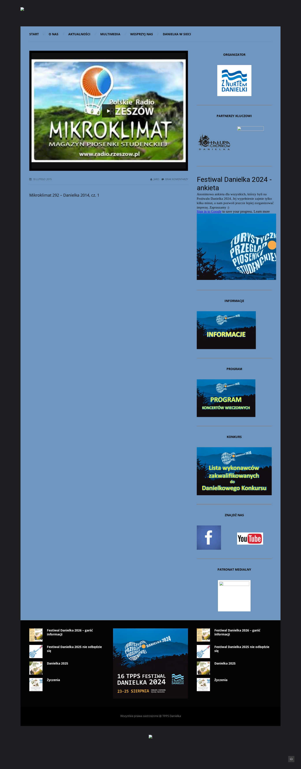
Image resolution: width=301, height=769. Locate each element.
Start (34, 34)
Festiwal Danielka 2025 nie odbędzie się (74, 649)
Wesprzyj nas (141, 34)
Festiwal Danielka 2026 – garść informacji (70, 632)
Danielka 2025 (57, 663)
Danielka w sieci (177, 34)
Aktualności (79, 34)
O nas (53, 34)
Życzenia (53, 680)
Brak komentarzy (176, 179)
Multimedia (110, 34)
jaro (156, 179)
